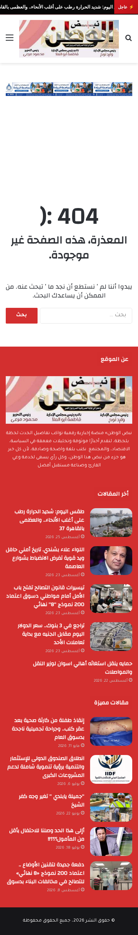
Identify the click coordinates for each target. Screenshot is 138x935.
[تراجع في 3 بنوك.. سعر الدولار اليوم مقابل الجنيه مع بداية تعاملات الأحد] (111, 636)
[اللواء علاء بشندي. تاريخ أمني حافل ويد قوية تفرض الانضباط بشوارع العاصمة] (111, 560)
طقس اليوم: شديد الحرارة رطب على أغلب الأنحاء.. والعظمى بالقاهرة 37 (49, 520)
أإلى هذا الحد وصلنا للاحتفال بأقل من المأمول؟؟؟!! (46, 835)
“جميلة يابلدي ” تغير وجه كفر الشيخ (51, 800)
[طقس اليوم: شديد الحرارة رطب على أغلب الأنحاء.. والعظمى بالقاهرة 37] (111, 522)
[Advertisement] (69, 142)
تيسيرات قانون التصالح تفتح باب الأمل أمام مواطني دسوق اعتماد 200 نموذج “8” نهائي (45, 596)
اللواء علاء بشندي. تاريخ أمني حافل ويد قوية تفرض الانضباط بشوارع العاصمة (45, 558)
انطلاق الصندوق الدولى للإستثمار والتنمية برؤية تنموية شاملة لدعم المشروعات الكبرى (45, 766)
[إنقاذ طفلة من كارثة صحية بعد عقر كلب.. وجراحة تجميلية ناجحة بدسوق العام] (111, 731)
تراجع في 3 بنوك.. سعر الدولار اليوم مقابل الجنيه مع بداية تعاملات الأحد (51, 634)
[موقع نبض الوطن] (69, 39)
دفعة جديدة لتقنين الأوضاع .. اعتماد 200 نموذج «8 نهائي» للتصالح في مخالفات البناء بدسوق (45, 873)
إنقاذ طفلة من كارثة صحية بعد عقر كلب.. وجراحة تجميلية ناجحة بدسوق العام (48, 728)
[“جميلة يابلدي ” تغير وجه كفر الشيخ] (111, 807)
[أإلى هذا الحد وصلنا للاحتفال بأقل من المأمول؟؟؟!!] (111, 841)
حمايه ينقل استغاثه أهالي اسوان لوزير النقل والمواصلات (82, 668)
